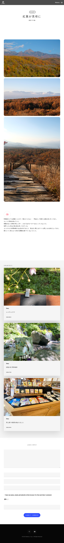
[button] (59, 2)
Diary (32, 12)
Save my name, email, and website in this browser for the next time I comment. (28, 495)
